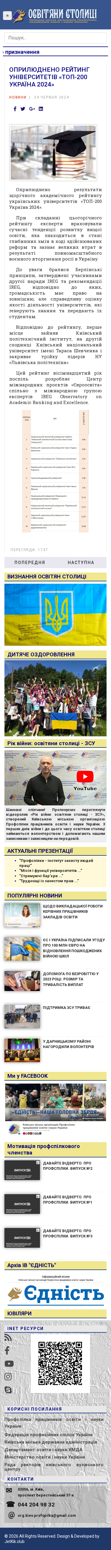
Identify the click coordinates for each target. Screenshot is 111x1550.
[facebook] (7, 1351)
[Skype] (8, 1390)
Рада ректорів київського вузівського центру (54, 1467)
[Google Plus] (32, 109)
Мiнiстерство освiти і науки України (44, 1457)
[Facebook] (15, 109)
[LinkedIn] (41, 109)
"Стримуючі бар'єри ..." (41, 876)
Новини (18, 97)
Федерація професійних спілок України (48, 1434)
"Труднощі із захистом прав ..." (49, 881)
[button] (7, 15)
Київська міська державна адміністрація (50, 1442)
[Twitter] (22, 109)
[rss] (8, 1337)
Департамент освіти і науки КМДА (43, 1449)
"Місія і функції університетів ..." (50, 870)
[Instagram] (8, 1377)
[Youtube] (9, 1364)
